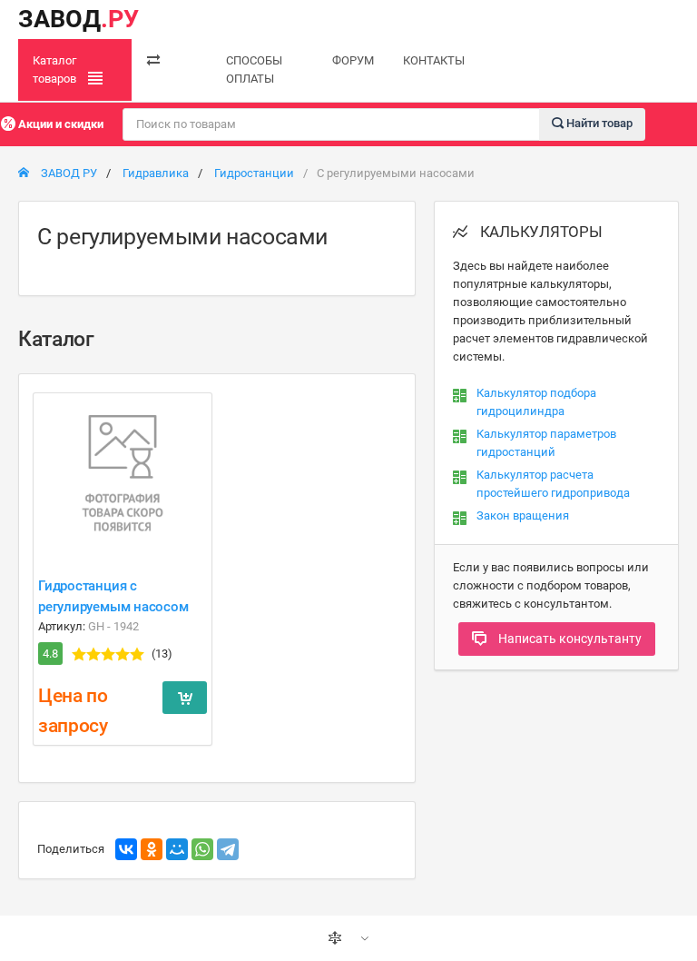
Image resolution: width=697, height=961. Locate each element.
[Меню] (153, 61)
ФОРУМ (353, 60)
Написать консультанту (569, 638)
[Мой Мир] (177, 849)
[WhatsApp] (202, 849)
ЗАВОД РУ (67, 173)
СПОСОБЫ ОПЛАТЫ (254, 69)
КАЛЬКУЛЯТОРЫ (539, 232)
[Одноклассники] (151, 849)
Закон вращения (522, 515)
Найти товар (598, 123)
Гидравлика (156, 173)
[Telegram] (228, 849)
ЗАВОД (78, 19)
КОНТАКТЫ (434, 60)
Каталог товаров (56, 69)
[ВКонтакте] (126, 849)
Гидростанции (254, 173)
